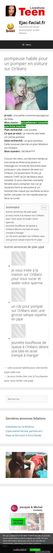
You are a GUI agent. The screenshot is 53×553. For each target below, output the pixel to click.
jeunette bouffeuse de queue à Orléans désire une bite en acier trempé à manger (22, 229)
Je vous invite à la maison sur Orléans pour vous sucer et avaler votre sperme (25, 219)
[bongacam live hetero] (26, 15)
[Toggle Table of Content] (42, 207)
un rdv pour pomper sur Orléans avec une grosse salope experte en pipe (25, 238)
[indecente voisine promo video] (26, 465)
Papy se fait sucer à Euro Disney (23, 435)
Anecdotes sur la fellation (20, 426)
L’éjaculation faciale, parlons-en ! (24, 431)
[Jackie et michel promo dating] (26, 521)
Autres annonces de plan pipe (21, 211)
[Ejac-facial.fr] (10, 27)
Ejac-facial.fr (32, 22)
